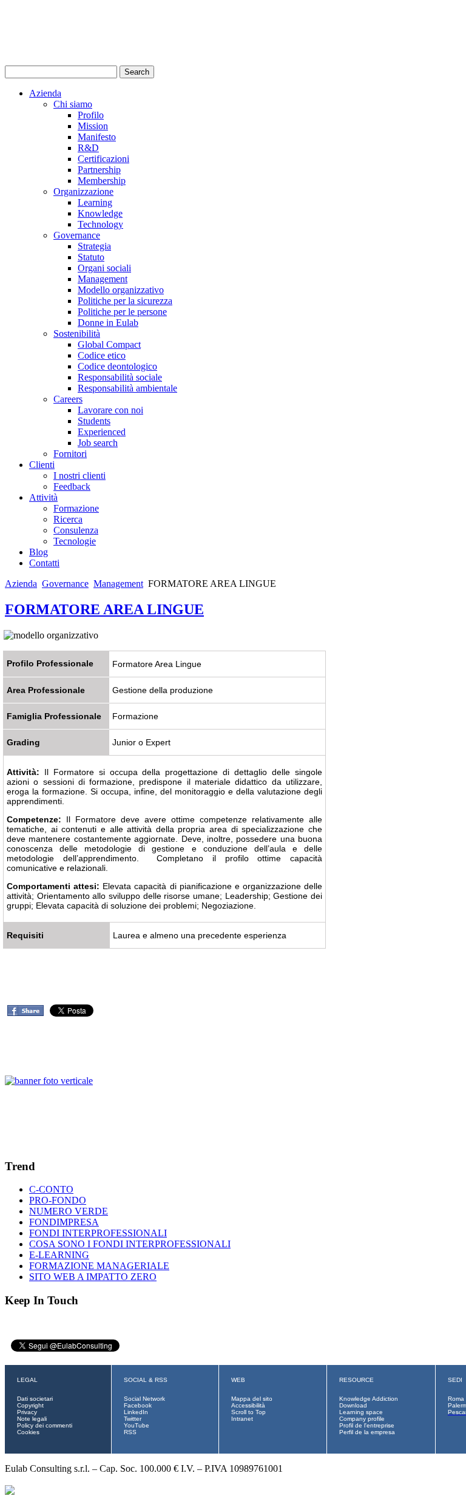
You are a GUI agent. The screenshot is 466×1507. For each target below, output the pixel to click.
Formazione (76, 508)
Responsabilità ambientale (127, 388)
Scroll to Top (248, 1412)
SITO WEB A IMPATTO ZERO (93, 1277)
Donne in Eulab (108, 322)
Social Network (144, 1398)
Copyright (30, 1405)
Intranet (242, 1418)
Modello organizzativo (121, 290)
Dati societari (35, 1398)
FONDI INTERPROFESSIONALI (98, 1233)
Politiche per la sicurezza (125, 301)
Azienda (45, 93)
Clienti (42, 464)
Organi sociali (104, 268)
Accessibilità (248, 1405)
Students (94, 421)
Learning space (361, 1412)
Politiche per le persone (122, 311)
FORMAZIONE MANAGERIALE (99, 1266)
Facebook (138, 1405)
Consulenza (75, 530)
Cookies (28, 1432)
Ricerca (68, 519)
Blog (38, 552)
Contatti (44, 563)
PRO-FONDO (57, 1200)
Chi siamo (72, 104)
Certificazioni (103, 159)
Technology (100, 224)
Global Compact (109, 344)
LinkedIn (136, 1412)
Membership (102, 180)
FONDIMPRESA (64, 1222)
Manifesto (97, 137)
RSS (130, 1432)
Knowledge (100, 213)
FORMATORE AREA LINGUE (104, 609)
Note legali (32, 1418)
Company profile (362, 1418)
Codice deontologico (117, 366)
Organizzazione (83, 191)
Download (353, 1405)
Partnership (99, 169)
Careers (68, 399)
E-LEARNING (59, 1255)
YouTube (136, 1425)
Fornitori (70, 454)
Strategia (94, 246)
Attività (43, 497)
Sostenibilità (76, 333)
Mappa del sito (251, 1398)
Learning (95, 202)
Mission (93, 126)
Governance (76, 235)
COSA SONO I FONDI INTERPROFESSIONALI (130, 1244)
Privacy (27, 1412)
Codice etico (102, 355)
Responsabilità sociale (120, 377)
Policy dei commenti (44, 1425)
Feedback (71, 486)
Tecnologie (74, 541)
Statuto (91, 257)
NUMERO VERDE (68, 1211)
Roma (456, 1398)
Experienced (102, 432)
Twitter (132, 1418)
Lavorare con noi (110, 410)
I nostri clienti (79, 475)
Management (102, 279)
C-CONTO (51, 1189)
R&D (88, 148)
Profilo (91, 115)
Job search (98, 443)
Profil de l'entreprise (366, 1425)
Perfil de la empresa (367, 1432)
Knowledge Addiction (368, 1398)
